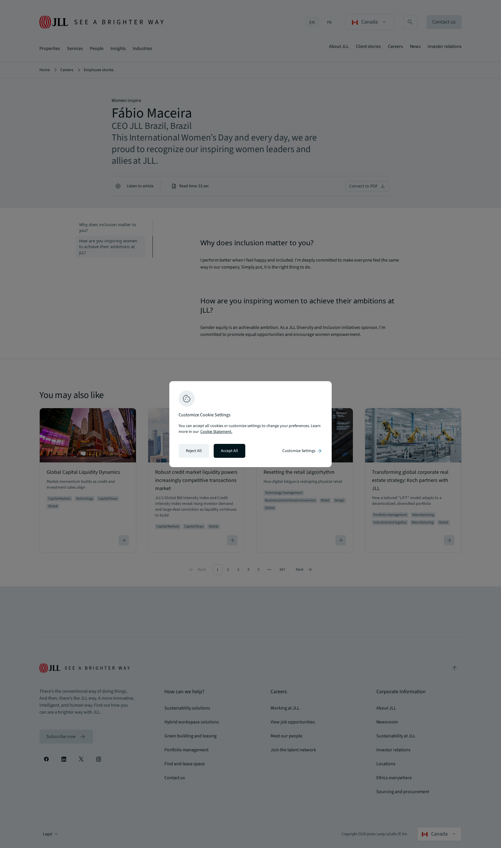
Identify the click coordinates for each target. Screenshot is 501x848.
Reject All (194, 451)
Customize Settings (302, 450)
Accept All (229, 451)
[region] (250, 424)
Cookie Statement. (216, 432)
